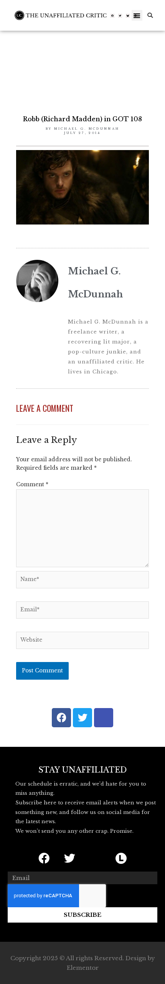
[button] (137, 15)
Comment (32, 484)
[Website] (82, 642)
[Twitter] (120, 16)
